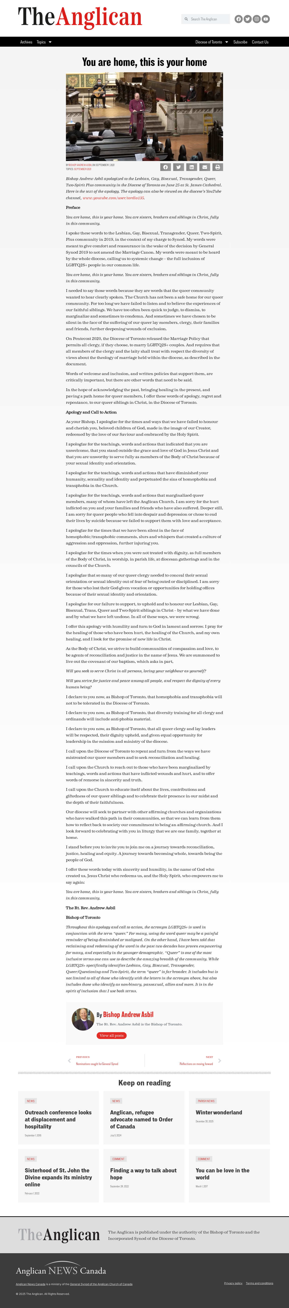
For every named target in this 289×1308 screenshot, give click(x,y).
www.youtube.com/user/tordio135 (113, 198)
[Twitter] (248, 19)
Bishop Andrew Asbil (80, 165)
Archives (26, 41)
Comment (118, 1159)
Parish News (206, 1101)
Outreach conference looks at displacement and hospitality (58, 1119)
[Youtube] (266, 19)
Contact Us (260, 41)
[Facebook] (239, 19)
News (31, 1101)
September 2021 (82, 169)
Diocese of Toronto (209, 41)
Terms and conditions (259, 1283)
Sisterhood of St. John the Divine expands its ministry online (58, 1177)
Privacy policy (233, 1283)
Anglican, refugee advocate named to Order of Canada (141, 1119)
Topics (41, 41)
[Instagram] (257, 19)
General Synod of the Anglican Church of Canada (101, 1284)
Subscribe (240, 41)
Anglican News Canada (30, 1284)
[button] (165, 167)
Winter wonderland (219, 1112)
